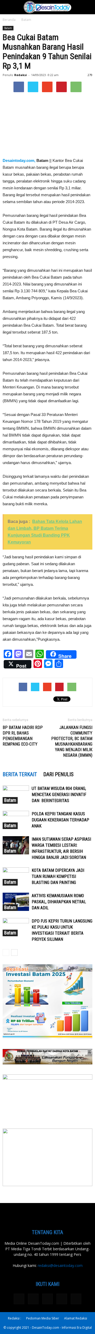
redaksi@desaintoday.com (60, 1265)
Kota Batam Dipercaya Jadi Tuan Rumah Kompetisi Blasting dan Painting (58, 876)
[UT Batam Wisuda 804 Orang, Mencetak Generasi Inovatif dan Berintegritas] (16, 794)
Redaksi (20, 75)
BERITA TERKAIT (20, 774)
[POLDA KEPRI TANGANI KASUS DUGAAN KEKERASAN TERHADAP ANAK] (16, 820)
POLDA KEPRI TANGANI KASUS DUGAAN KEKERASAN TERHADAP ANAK (60, 820)
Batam (26, 19)
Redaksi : (14, 1318)
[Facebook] (19, 1299)
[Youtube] (76, 1299)
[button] (87, 7)
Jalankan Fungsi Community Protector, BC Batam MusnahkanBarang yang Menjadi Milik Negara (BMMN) (71, 741)
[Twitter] (47, 1299)
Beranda (9, 19)
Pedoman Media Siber (42, 1318)
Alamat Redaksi (75, 1318)
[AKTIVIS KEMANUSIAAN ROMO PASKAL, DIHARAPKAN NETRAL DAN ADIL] (16, 902)
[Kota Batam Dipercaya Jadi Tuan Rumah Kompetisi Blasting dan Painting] (16, 876)
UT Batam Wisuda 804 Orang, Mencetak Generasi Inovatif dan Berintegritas (59, 794)
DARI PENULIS (58, 774)
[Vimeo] (61, 1299)
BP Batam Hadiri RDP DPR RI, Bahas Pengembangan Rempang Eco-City (23, 736)
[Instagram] (33, 1299)
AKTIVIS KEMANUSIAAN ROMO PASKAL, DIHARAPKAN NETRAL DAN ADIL (59, 901)
